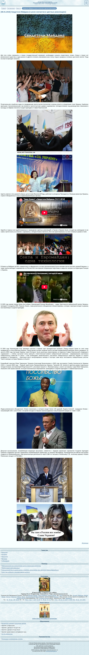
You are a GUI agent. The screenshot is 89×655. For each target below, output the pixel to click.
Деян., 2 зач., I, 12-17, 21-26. (32, 599)
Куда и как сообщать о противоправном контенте (16, 572)
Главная (3, 8)
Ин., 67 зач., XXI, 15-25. (13, 599)
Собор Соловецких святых (45, 595)
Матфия (30, 595)
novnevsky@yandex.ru (51, 651)
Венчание (4, 558)
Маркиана (80, 595)
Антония (19, 598)
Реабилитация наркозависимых (11, 568)
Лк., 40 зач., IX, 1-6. (46, 599)
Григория (56, 597)
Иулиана (75, 595)
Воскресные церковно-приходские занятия (14, 623)
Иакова (3, 597)
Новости (18, 8)
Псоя (60, 595)
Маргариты (69, 598)
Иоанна (86, 595)
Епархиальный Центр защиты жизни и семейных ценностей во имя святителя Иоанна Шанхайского (30, 570)
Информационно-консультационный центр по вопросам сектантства (21, 566)
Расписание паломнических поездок (12, 639)
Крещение (5, 552)
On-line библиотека (7, 634)
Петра (23, 597)
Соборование (5, 561)
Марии (37, 597)
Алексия (8, 597)
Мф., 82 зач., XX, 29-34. (79, 599)
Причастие (5, 556)
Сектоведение (11, 8)
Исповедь (4, 554)
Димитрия (14, 597)
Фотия (19, 597)
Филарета (42, 598)
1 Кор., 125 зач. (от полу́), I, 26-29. (63, 599)
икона (35, 595)
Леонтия (28, 597)
